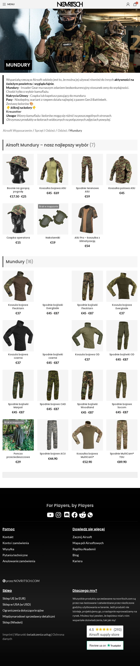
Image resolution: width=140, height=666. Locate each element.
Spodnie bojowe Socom (122, 405)
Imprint (8, 634)
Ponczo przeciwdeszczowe (18, 455)
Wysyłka (8, 549)
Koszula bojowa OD (87, 354)
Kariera (77, 561)
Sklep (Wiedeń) (13, 622)
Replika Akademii (84, 549)
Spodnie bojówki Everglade (53, 306)
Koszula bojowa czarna (18, 356)
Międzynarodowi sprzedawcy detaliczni (29, 616)
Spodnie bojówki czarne (53, 356)
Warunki (20, 634)
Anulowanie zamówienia (19, 561)
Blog (76, 555)
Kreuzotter (13, 111)
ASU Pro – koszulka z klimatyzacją (87, 239)
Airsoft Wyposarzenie (17, 130)
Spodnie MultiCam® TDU (122, 455)
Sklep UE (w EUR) (14, 598)
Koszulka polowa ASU (121, 188)
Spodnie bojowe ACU (53, 453)
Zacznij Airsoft (82, 537)
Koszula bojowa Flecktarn (18, 306)
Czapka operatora (18, 237)
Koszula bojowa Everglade (122, 306)
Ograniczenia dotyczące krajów (23, 610)
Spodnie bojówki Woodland (87, 405)
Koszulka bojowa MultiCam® (87, 455)
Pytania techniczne (15, 555)
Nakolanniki (53, 237)
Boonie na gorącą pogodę (18, 189)
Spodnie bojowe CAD (53, 404)
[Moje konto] (128, 4)
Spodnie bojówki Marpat (18, 405)
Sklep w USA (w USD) (17, 604)
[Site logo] (70, 4)
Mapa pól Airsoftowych (88, 543)
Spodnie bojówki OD (121, 354)
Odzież (62, 130)
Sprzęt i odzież (45, 130)
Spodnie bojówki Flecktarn (87, 306)
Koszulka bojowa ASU (52, 188)
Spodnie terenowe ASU (87, 189)
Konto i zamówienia (16, 543)
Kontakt (8, 537)
